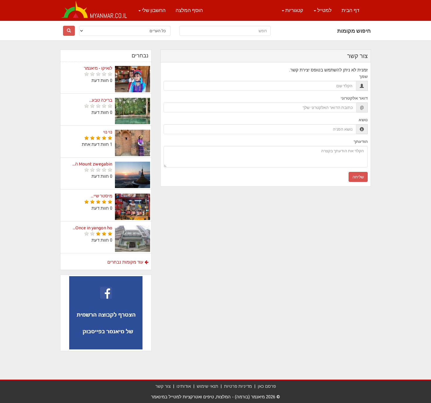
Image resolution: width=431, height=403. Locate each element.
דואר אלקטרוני (354, 98)
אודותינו (184, 386)
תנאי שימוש (207, 386)
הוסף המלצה (189, 10)
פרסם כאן (267, 386)
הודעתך (361, 141)
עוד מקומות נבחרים (126, 262)
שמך (363, 76)
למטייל (324, 10)
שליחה (358, 177)
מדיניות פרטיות (238, 386)
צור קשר (163, 386)
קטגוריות (293, 10)
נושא (363, 119)
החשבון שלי (153, 10)
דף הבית (350, 10)
